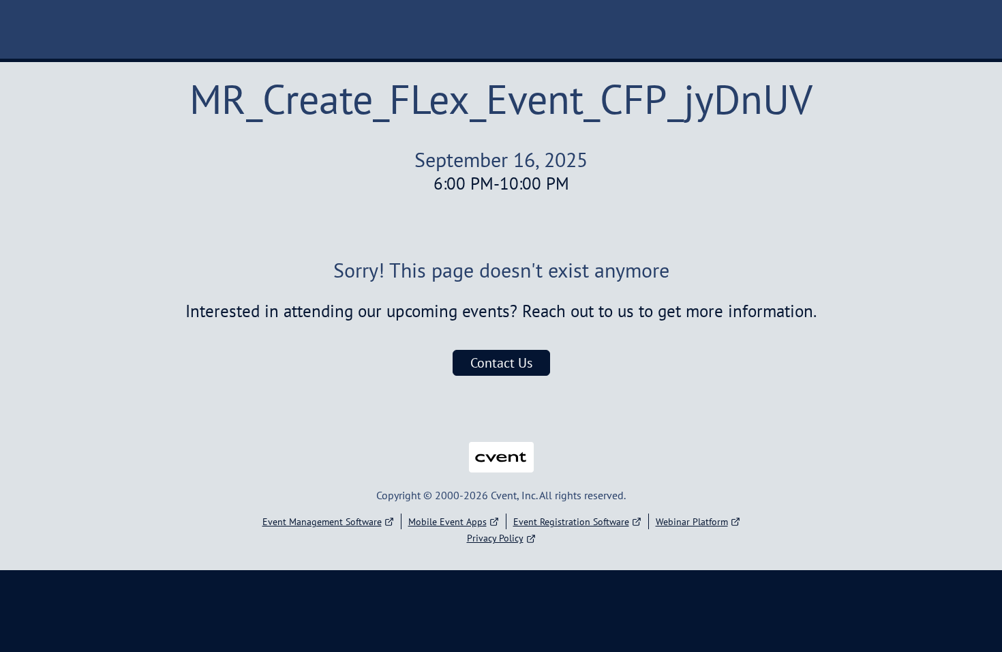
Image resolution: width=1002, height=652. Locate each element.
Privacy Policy (495, 538)
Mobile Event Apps (447, 522)
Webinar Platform (692, 522)
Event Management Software (322, 522)
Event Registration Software (571, 522)
